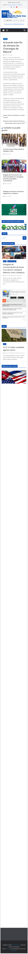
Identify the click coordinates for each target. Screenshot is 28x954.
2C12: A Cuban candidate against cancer (13, 348)
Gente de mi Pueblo (12, 261)
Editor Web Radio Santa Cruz (18, 353)
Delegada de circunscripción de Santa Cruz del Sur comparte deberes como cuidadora (13, 268)
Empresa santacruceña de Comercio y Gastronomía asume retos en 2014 (14, 122)
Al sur (5, 261)
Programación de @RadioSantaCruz (14, 24)
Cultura (5, 39)
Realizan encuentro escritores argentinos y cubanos (13, 192)
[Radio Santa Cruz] (3, 30)
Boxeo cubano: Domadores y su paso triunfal (14, 116)
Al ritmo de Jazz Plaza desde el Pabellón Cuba (13, 150)
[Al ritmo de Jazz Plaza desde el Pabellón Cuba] (14, 135)
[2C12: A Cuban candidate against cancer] (14, 335)
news (5, 344)
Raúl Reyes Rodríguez (17, 275)
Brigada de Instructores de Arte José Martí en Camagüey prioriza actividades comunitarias (13, 178)
